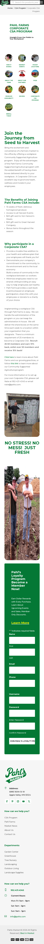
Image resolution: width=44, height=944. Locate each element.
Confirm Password (17, 733)
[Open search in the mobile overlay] (26, 2)
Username (14, 694)
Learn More (20, 623)
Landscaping (10, 864)
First (11, 646)
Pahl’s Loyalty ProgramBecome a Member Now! (19, 581)
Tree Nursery (10, 860)
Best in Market (27, 933)
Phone (13, 677)
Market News (10, 826)
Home (10, 8)
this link (14, 363)
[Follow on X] (29, 801)
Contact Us (9, 834)
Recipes (22, 96)
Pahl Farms (9, 822)
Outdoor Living (11, 868)
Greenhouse (10, 856)
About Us (8, 830)
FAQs (35, 80)
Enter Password (16, 720)
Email (12, 664)
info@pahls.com (18, 916)
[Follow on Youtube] (23, 801)
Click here (9, 357)
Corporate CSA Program (35, 98)
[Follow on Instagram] (17, 801)
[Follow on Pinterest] (12, 801)
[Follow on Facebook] (6, 801)
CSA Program (20, 8)
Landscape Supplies (14, 872)
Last (11, 658)
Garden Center (11, 852)
